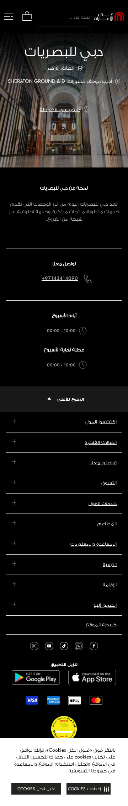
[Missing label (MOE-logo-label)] (109, 16)
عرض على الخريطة (60, 109)
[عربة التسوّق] (27, 20)
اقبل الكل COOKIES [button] (36, 789)
